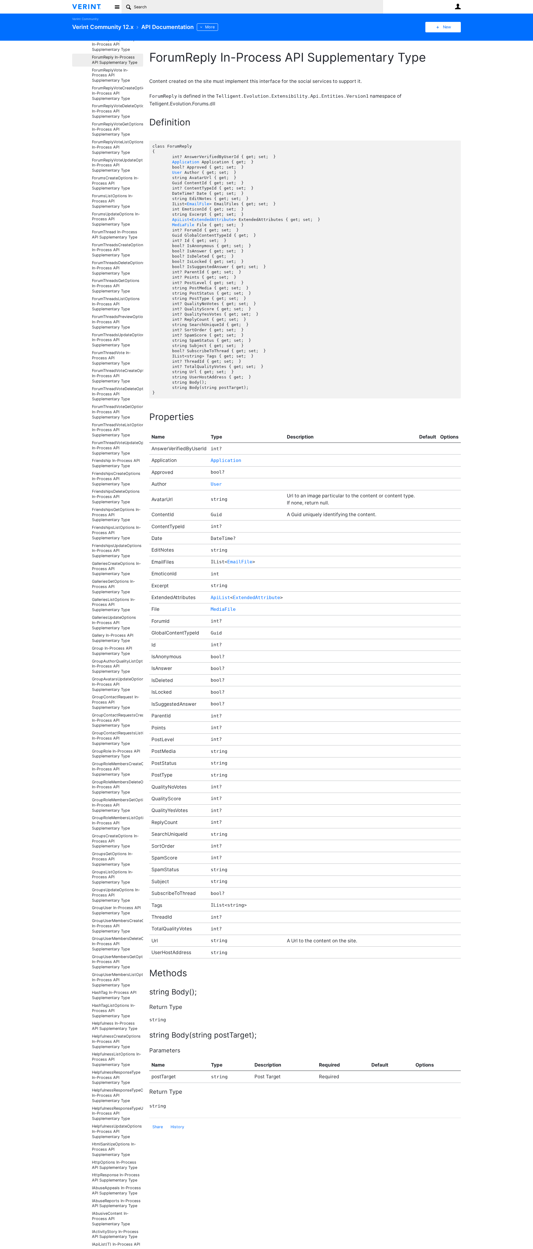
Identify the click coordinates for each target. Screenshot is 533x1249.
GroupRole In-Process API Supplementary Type (116, 754)
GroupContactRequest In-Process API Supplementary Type (115, 702)
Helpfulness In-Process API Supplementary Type (114, 1026)
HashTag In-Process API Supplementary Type (114, 995)
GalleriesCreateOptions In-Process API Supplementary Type (116, 568)
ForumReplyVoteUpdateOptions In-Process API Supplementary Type (117, 165)
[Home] (91, 7)
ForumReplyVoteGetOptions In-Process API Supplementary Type (117, 129)
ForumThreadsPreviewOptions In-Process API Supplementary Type (117, 321)
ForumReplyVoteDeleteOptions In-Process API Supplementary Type (117, 111)
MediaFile (183, 224)
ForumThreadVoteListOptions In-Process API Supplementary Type (117, 430)
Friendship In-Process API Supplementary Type (116, 463)
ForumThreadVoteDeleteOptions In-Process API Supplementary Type (117, 394)
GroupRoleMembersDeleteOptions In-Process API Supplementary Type (117, 787)
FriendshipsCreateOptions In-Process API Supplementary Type (116, 478)
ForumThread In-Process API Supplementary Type (114, 234)
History (177, 1127)
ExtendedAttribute (213, 219)
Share (157, 1127)
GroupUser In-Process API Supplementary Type (116, 910)
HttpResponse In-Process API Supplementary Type (116, 1177)
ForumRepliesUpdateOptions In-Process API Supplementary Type (117, 44)
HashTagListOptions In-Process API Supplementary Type (113, 1010)
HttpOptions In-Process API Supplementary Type (114, 1165)
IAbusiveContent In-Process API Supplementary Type (111, 1218)
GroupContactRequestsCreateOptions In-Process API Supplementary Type (117, 720)
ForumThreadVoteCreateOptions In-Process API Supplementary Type (117, 375)
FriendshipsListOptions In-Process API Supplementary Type (116, 532)
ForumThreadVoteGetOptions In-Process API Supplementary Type (117, 411)
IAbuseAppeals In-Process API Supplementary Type (116, 1190)
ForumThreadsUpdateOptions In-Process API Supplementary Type (117, 340)
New (447, 27)
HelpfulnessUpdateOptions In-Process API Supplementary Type (117, 1131)
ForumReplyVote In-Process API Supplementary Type (111, 75)
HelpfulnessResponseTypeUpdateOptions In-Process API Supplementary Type (117, 1113)
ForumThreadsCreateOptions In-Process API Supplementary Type (117, 250)
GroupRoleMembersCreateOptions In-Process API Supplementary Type (117, 769)
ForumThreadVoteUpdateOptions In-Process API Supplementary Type (117, 447)
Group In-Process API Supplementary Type (112, 651)
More (210, 27)
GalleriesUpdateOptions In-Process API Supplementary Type (114, 622)
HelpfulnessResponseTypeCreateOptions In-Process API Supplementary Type (117, 1095)
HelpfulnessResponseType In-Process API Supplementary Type (116, 1077)
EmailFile (198, 204)
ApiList (180, 219)
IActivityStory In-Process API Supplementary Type (115, 1234)
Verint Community (85, 19)
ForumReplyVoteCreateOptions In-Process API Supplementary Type (117, 93)
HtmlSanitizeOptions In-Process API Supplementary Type (114, 1149)
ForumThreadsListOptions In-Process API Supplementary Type (116, 304)
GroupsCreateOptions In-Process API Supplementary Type (115, 841)
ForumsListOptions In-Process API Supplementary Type (112, 201)
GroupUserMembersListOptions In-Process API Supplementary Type (117, 979)
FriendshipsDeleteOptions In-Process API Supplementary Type (116, 496)
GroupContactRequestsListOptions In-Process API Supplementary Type (117, 738)
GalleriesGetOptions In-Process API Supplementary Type (113, 586)
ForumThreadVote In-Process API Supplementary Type (111, 357)
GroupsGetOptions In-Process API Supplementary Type (112, 859)
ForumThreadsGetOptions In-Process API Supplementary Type (115, 285)
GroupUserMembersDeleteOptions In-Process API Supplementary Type (117, 943)
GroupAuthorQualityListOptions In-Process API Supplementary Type (117, 666)
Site (117, 6)
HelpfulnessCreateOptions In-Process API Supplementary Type (116, 1041)
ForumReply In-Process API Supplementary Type (114, 60)
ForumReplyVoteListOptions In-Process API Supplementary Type (117, 147)
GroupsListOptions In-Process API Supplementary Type (112, 877)
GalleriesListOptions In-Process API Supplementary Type (113, 604)
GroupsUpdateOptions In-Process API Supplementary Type (116, 895)
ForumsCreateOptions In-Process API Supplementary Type (115, 183)
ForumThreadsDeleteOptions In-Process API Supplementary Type (117, 268)
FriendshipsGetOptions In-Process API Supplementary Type (116, 514)
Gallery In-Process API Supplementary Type (112, 638)
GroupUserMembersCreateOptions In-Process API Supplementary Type (117, 925)
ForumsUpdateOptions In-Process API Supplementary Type (116, 219)
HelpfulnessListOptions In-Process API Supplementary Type (116, 1059)
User (458, 6)
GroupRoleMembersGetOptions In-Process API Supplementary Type (117, 805)
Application (185, 162)
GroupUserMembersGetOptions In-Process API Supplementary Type (117, 961)
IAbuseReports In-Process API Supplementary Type (116, 1203)
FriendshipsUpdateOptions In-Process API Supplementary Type (117, 550)
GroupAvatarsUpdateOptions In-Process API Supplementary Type (117, 684)
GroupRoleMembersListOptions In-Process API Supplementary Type (117, 823)
